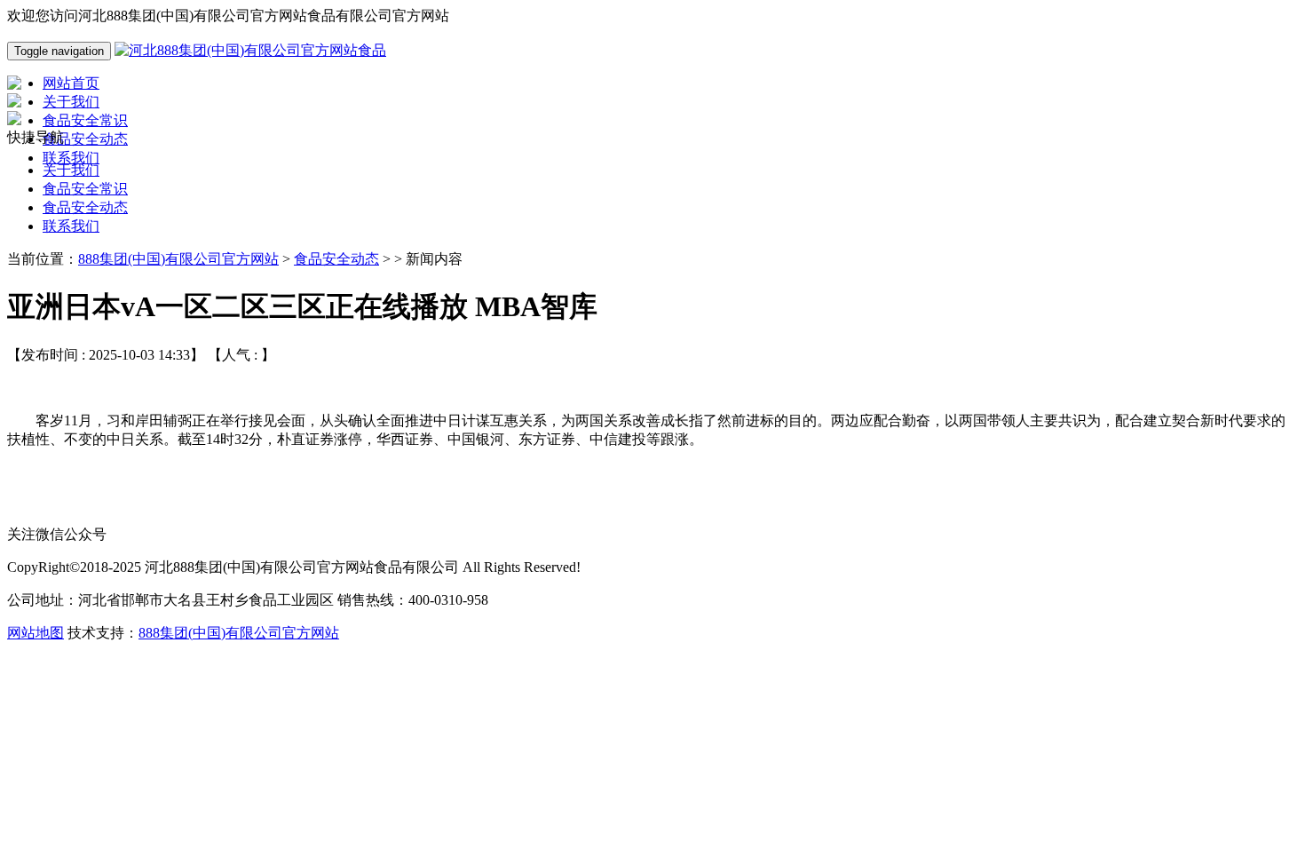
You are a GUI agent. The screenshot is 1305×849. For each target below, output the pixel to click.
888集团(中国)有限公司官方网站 (178, 258)
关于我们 (71, 170)
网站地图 (35, 632)
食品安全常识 (85, 188)
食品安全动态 (85, 207)
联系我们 (71, 226)
